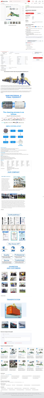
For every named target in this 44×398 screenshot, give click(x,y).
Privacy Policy (31, 395)
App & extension (35, 3)
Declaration (29, 395)
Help (31, 3)
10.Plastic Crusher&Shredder (14, 378)
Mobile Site (36, 393)
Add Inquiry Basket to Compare (12, 25)
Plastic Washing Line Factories (26, 388)
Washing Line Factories (3, 388)
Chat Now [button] (39, 13)
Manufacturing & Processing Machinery (5, 4)
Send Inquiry (29, 13)
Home (1, 4)
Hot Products (6, 393)
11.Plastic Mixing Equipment (25, 378)
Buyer (28, 3)
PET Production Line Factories (10, 388)
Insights (38, 393)
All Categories (3, 3)
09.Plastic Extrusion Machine (3, 378)
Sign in (42, 1)
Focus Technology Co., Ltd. (17, 395)
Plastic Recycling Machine (16, 4)
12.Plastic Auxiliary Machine (35, 378)
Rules (42, 3)
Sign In (26, 49)
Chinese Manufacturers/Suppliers (14, 393)
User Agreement (25, 395)
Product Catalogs (10, 374)
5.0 (35, 53)
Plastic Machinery (11, 4)
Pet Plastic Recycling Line (32, 388)
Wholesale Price (23, 393)
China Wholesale (19, 393)
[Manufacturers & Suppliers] (4, 1)
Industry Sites (26, 393)
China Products (9, 393)
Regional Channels (29, 393)
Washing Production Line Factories (18, 388)
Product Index (33, 393)
